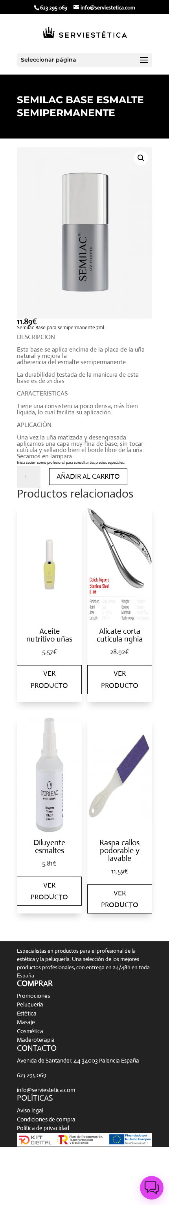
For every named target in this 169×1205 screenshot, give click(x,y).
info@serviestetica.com (46, 1090)
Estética (27, 1013)
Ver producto (49, 679)
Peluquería (30, 1004)
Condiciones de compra (46, 1119)
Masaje (26, 1022)
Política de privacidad (43, 1128)
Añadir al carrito (88, 476)
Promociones (33, 995)
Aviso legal (30, 1110)
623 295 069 (31, 1075)
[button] (141, 158)
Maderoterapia (36, 1039)
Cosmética (30, 1031)
